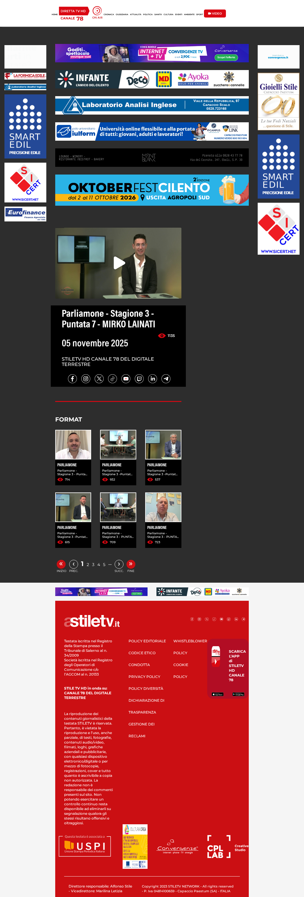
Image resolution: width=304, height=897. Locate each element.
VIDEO (216, 13)
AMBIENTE (189, 14)
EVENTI (178, 14)
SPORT (199, 14)
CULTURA (168, 14)
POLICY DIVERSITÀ (146, 688)
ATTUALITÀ (135, 14)
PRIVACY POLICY (144, 676)
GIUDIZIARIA (122, 14)
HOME (55, 14)
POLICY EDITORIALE (147, 641)
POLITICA (148, 14)
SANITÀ (158, 14)
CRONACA (109, 14)
